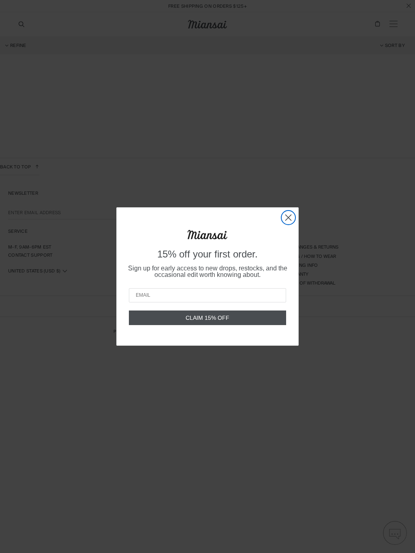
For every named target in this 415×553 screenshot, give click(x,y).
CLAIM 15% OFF (207, 318)
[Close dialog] (288, 218)
